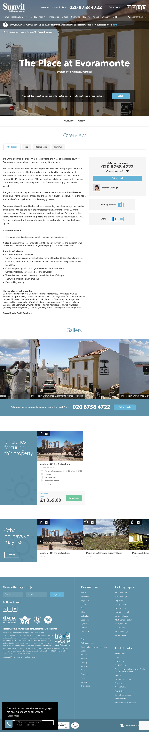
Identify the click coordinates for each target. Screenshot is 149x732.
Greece (83, 651)
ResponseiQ (43, 718)
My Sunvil (105, 17)
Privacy (118, 676)
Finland (84, 639)
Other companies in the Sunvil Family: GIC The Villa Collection (130, 670)
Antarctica (85, 597)
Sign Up (57, 594)
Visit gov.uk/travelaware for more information (19, 657)
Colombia (85, 616)
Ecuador (84, 635)
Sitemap (118, 683)
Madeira (84, 655)
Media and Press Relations (125, 703)
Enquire (121, 96)
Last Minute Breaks (122, 612)
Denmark (84, 628)
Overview (68, 121)
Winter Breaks (120, 635)
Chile (83, 612)
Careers (118, 658)
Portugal (22, 32)
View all (12, 555)
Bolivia (83, 604)
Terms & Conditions (123, 695)
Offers (65, 17)
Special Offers (120, 687)
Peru (83, 670)
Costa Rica (85, 620)
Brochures (75, 17)
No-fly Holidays (121, 624)
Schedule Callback (28, 713)
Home (6, 17)
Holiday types (37, 17)
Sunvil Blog (119, 691)
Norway (84, 663)
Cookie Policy (120, 665)
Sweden (84, 682)
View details (74, 498)
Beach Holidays (121, 597)
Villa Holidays (120, 628)
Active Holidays (121, 593)
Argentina (85, 601)
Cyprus (84, 624)
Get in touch (114, 7)
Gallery (81, 121)
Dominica (85, 632)
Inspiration (54, 17)
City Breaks (119, 601)
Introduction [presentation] (12, 147)
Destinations (17, 17)
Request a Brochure (123, 679)
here (115, 25)
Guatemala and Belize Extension (94, 647)
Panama (84, 667)
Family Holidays (121, 604)
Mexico (84, 659)
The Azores (85, 686)
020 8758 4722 (85, 7)
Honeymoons (120, 608)
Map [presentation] (26, 147)
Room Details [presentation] (41, 147)
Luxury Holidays (121, 616)
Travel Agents (120, 699)
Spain (83, 678)
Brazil (83, 608)
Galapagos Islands (88, 643)
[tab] (12, 147)
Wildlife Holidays (121, 632)
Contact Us (119, 661)
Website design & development (135, 725)
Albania (84, 593)
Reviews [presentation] (58, 147)
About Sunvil (120, 654)
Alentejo (30, 32)
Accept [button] (30, 723)
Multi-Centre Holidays (123, 620)
